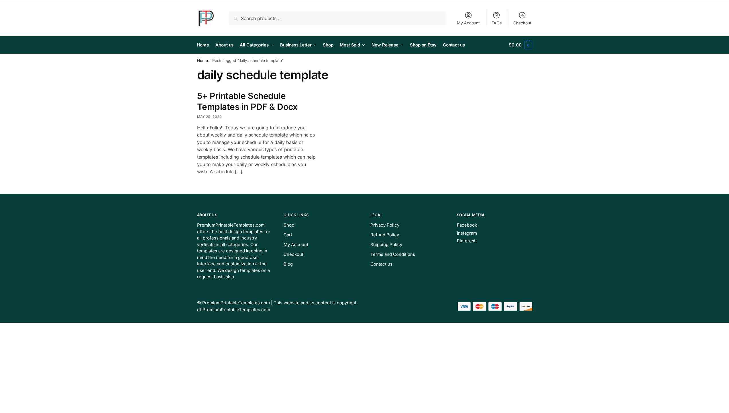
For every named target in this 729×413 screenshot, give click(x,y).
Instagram (467, 233)
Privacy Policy (384, 225)
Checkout (522, 22)
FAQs (497, 22)
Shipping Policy (386, 244)
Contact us (381, 264)
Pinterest (466, 240)
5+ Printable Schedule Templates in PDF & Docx (247, 101)
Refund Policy (384, 234)
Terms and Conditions (392, 254)
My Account (468, 22)
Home (202, 60)
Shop (289, 225)
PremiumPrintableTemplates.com (236, 302)
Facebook (467, 225)
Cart (288, 234)
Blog (288, 264)
